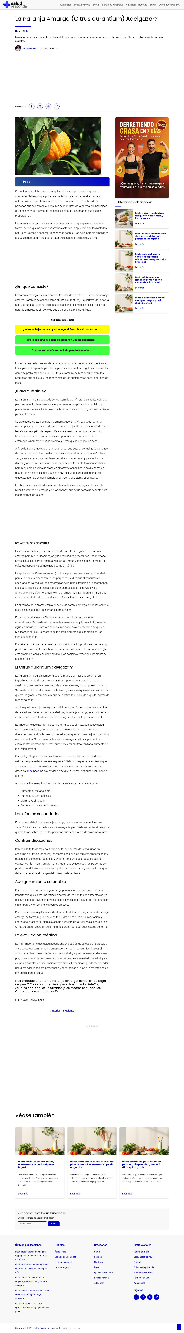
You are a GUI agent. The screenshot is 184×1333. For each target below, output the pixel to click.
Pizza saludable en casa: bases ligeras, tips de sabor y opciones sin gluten (32, 1307)
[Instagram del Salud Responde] (143, 1298)
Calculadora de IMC (169, 4)
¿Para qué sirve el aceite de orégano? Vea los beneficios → (62, 339)
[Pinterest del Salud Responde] (156, 1298)
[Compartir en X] (40, 106)
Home (18, 31)
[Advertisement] (92, 76)
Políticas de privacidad (144, 1267)
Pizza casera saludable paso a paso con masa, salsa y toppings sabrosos (32, 1294)
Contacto (138, 1262)
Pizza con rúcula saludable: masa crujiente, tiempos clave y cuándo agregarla (31, 1281)
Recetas (142, 4)
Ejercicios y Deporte (112, 4)
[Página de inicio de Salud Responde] (15, 5)
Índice (26, 181)
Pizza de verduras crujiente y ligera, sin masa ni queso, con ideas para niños (31, 1268)
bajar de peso (31, 771)
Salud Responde (41, 1328)
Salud (153, 4)
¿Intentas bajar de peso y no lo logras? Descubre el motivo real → (62, 329)
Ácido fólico (60, 1251)
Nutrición (131, 4)
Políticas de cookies (143, 1272)
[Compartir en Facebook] (31, 106)
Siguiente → (70, 1010)
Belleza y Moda (82, 4)
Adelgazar (65, 4)
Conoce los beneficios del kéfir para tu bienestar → (62, 350)
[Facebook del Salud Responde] (136, 1298)
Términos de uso (141, 1277)
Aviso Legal (139, 1283)
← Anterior (53, 1010)
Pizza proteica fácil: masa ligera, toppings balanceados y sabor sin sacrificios (31, 1255)
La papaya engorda (64, 1262)
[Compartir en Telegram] (56, 106)
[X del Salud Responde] (149, 1298)
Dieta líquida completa (65, 1257)
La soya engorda (63, 1267)
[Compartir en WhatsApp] (48, 106)
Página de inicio (141, 1251)
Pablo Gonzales (29, 48)
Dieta (96, 4)
